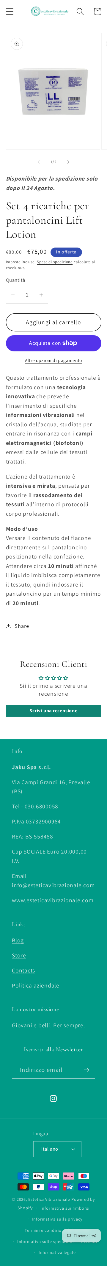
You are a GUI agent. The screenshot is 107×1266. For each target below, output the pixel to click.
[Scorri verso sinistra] (38, 161)
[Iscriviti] (86, 1070)
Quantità (15, 280)
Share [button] (22, 625)
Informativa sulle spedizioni (45, 1241)
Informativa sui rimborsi (64, 1208)
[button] (9, 11)
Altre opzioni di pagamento (53, 360)
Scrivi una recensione (53, 710)
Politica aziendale (35, 985)
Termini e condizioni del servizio (57, 1230)
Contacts (23, 970)
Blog (18, 940)
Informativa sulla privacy (57, 1219)
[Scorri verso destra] (68, 161)
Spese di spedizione (55, 261)
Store (19, 955)
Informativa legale (57, 1252)
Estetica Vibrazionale (49, 1199)
